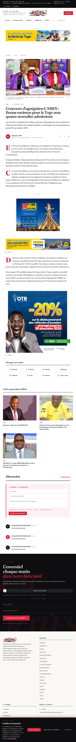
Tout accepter (34, 729)
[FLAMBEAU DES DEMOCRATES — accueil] (38, 13)
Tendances (6, 715)
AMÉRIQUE (38, 20)
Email (30, 375)
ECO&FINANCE (44, 668)
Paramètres (68, 729)
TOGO (15, 55)
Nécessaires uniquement (52, 729)
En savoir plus (12, 739)
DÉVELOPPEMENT (45, 655)
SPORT (41, 692)
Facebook (13, 369)
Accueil (8, 55)
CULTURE (42, 652)
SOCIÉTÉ (42, 689)
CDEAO (47, 20)
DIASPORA (42, 658)
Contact (5, 712)
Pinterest (46, 375)
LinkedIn (46, 369)
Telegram (13, 375)
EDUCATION (43, 671)
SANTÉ (41, 686)
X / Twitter (42, 709)
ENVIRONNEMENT (45, 674)
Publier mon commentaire (17, 513)
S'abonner (15, 6)
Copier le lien (62, 375)
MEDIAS (42, 680)
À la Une (7, 20)
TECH (41, 696)
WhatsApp (63, 369)
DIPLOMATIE (43, 661)
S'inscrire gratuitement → (16, 618)
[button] (38, 591)
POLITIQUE (42, 683)
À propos (6, 709)
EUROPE (42, 677)
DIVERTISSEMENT (45, 664)
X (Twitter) (30, 369)
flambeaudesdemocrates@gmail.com (51, 712)
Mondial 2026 (18, 20)
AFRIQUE (29, 20)
